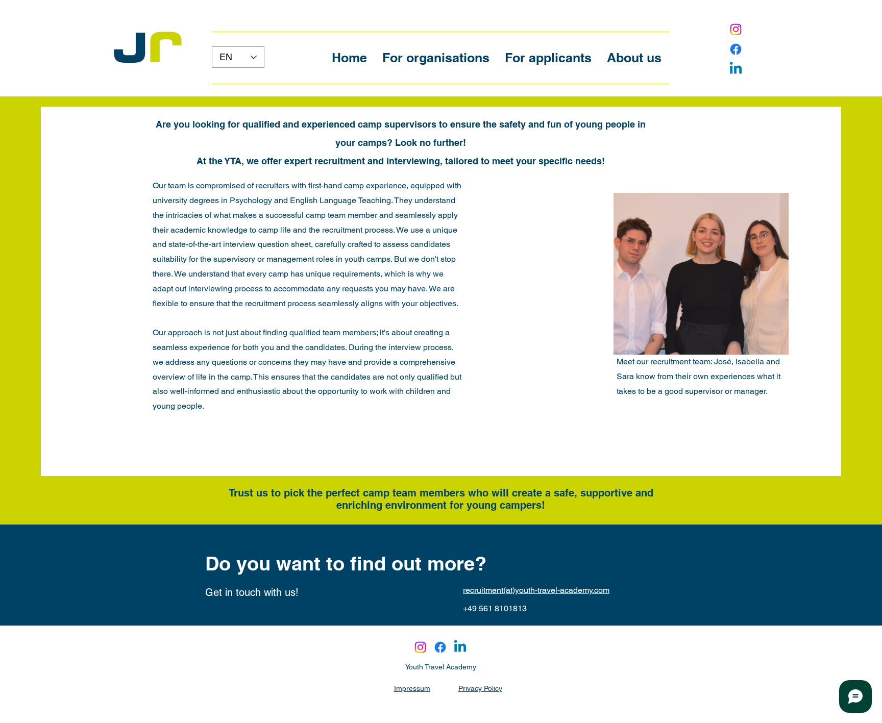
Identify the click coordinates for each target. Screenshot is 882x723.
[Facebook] (735, 49)
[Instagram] (735, 29)
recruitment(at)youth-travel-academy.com (536, 590)
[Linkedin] (735, 69)
